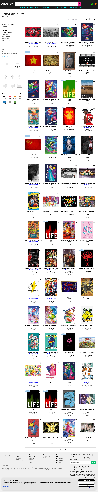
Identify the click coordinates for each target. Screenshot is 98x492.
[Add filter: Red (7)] (10, 96)
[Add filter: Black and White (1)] (4, 96)
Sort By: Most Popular (73, 19)
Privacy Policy (6, 486)
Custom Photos (45, 7)
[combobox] (46, 4)
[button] (34, 1)
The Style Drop (21, 7)
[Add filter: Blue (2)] (4, 102)
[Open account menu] (89, 4)
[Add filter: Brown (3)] (20, 96)
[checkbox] (5, 78)
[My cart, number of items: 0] (96, 4)
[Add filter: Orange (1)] (15, 96)
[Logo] (7, 4)
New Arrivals (55, 7)
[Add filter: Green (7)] (15, 102)
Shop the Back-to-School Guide (49, 1)
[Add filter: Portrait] (7, 63)
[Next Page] (94, 19)
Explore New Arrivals (65, 1)
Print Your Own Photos (34, 1)
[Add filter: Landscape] (17, 64)
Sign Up (93, 462)
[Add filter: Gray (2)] (10, 102)
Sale (81, 7)
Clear (17, 30)
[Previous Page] (86, 19)
